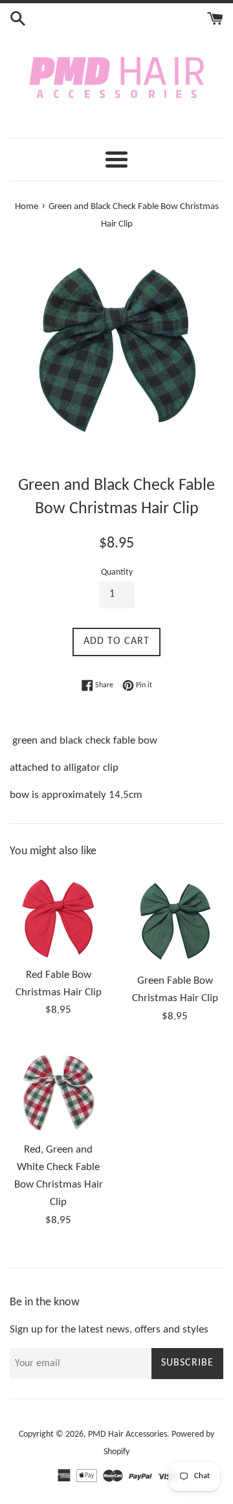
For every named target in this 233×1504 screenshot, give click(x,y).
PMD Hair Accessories (127, 1434)
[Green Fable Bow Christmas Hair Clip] (174, 918)
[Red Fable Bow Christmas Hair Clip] (58, 914)
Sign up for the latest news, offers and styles (109, 1329)
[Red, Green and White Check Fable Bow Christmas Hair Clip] (58, 1089)
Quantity (117, 572)
